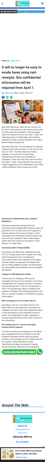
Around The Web (15, 405)
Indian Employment (22, 429)
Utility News (15, 61)
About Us (22, 425)
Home (4, 61)
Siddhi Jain (8, 93)
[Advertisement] (22, 36)
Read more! (22, 433)
